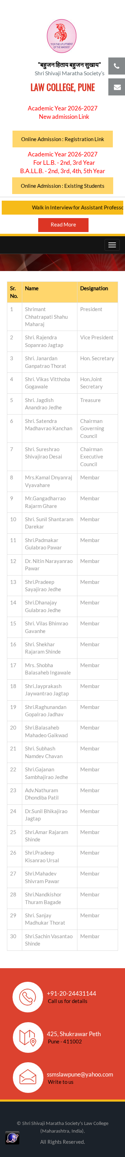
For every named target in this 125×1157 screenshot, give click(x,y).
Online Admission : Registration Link (62, 139)
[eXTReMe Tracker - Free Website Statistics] (12, 1137)
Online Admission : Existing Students (63, 186)
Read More (63, 224)
